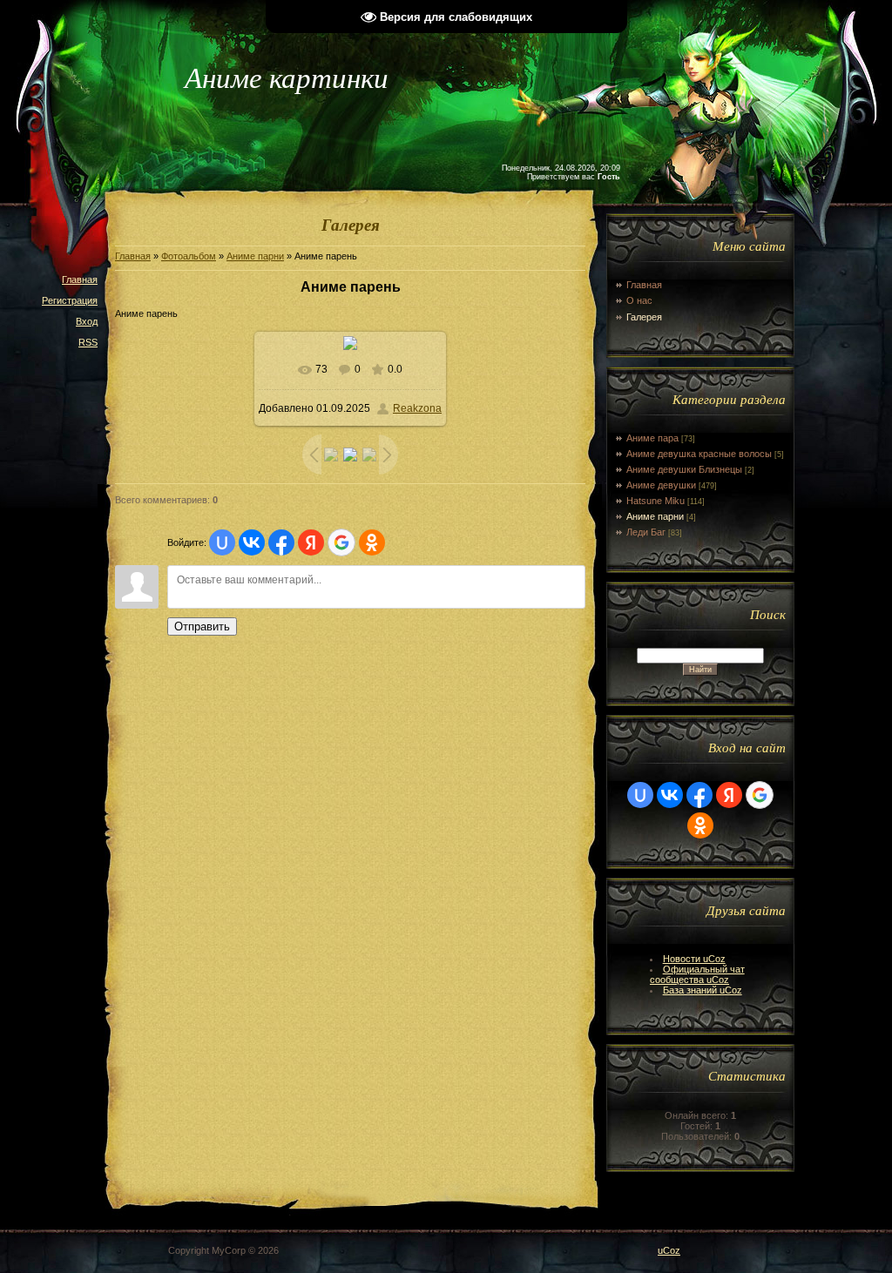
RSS (88, 342)
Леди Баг (646, 532)
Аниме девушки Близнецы (684, 469)
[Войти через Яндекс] (311, 542)
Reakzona (417, 408)
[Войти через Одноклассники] (372, 542)
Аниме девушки (661, 485)
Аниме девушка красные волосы (699, 453)
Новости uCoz (694, 958)
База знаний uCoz (702, 990)
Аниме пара (652, 438)
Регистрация (70, 300)
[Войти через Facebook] (281, 542)
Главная (80, 279)
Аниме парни (255, 256)
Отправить (202, 626)
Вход (87, 321)
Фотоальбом (188, 256)
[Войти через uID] (222, 542)
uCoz (669, 1250)
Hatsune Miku (655, 500)
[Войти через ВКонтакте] (252, 542)
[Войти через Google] (341, 542)
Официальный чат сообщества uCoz (697, 974)
